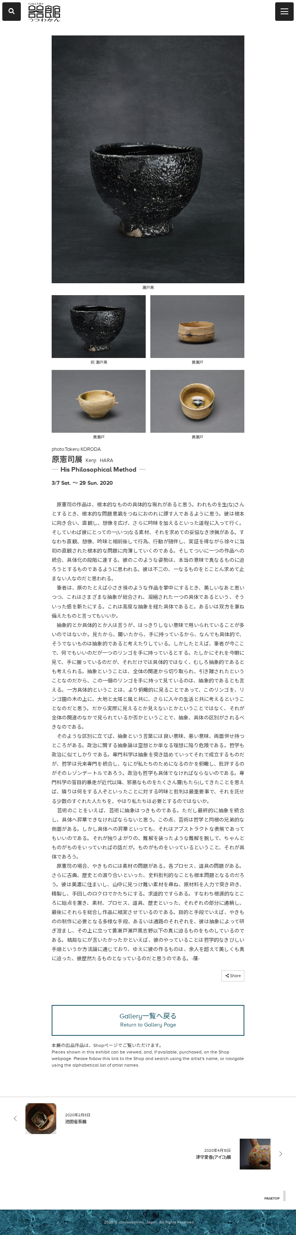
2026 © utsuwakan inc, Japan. (131, 1222)
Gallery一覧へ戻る (148, 1020)
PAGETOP (272, 1198)
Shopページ (105, 1045)
